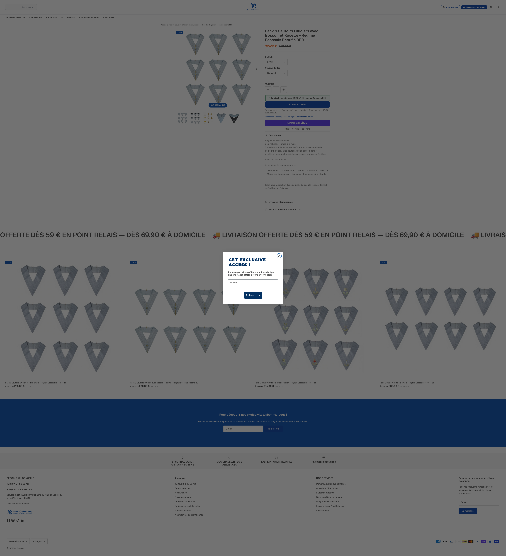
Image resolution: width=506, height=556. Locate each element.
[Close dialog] (279, 255)
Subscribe (253, 295)
